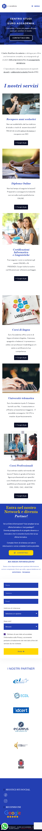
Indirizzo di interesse (12, 608)
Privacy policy (27, 828)
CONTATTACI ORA (21, 38)
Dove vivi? (7, 621)
